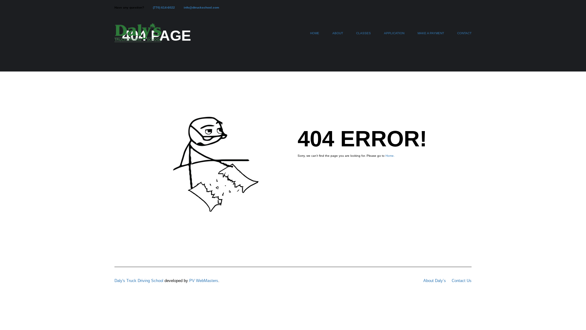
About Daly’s (434, 280)
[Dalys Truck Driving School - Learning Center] (137, 36)
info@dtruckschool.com (201, 7)
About (337, 33)
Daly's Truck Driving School (138, 280)
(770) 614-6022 (164, 7)
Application (394, 33)
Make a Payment (431, 33)
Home (314, 33)
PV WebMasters (203, 280)
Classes (363, 33)
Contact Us (462, 280)
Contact (464, 33)
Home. (390, 155)
